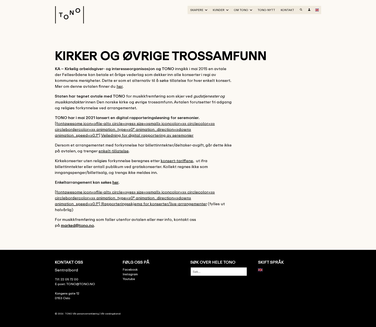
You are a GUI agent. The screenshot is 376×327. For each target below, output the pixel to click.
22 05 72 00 (69, 279)
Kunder (218, 10)
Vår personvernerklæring (86, 313)
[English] (317, 10)
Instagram (130, 274)
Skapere (196, 10)
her (120, 86)
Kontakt (287, 10)
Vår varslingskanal (111, 313)
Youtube (129, 279)
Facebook (130, 269)
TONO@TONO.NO (80, 284)
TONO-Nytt (266, 10)
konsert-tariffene (177, 160)
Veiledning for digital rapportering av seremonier (147, 135)
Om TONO (241, 10)
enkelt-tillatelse (114, 150)
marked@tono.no (77, 225)
